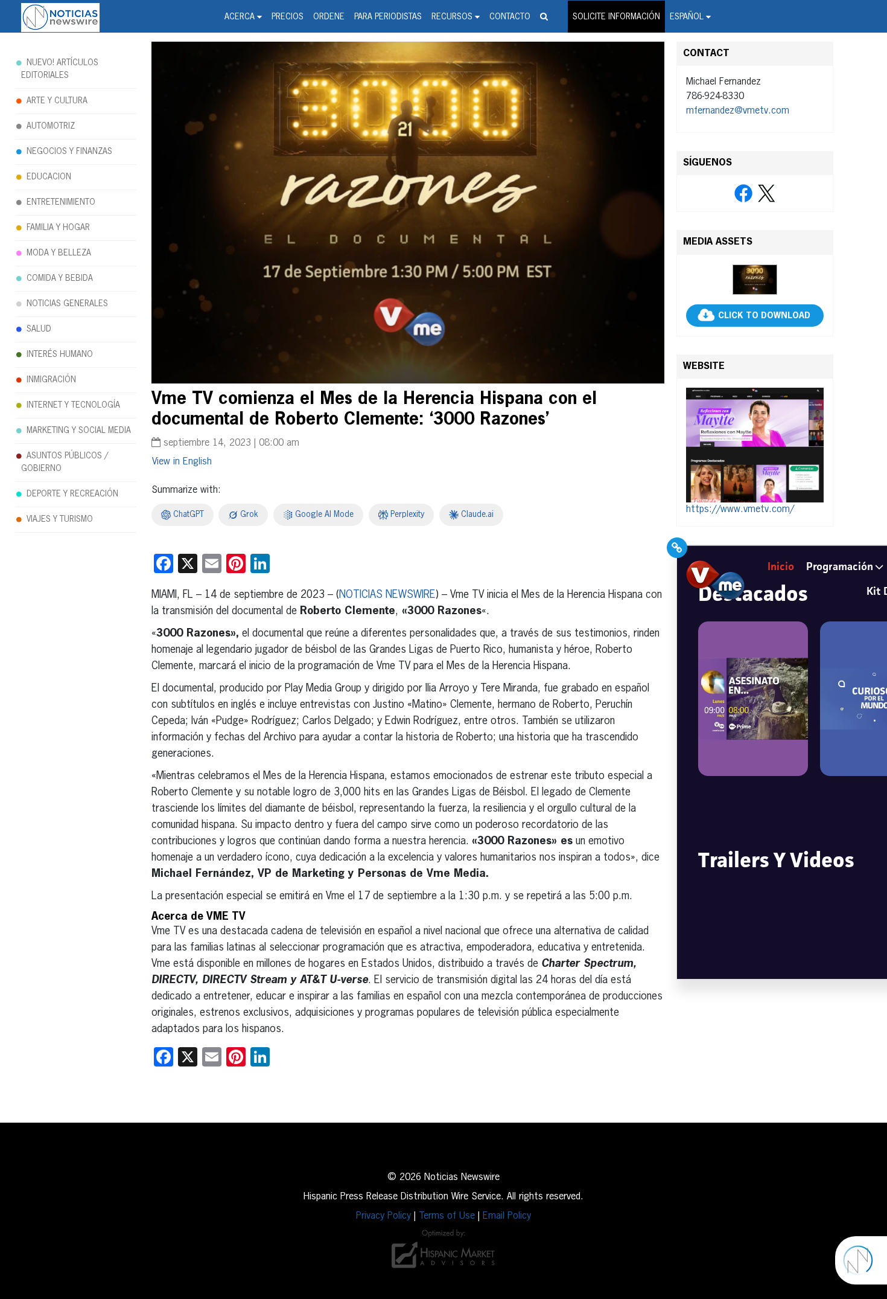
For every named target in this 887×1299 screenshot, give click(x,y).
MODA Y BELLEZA (59, 253)
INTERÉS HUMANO (60, 354)
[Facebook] (743, 194)
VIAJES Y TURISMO (60, 519)
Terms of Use (447, 1216)
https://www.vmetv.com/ (740, 510)
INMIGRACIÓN (51, 380)
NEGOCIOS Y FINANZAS (69, 151)
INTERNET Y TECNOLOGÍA (73, 405)
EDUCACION (49, 177)
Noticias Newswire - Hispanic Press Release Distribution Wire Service (60, 17)
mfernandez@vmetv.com (737, 111)
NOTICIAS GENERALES (67, 304)
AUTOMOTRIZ (51, 126)
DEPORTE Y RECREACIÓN (72, 494)
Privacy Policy (383, 1216)
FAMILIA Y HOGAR (58, 227)
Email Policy (507, 1216)
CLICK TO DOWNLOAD (764, 316)
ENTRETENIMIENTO (61, 202)
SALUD (39, 329)
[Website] (755, 445)
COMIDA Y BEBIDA (60, 278)
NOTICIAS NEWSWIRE (387, 594)
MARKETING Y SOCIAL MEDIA (79, 430)
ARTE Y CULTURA (57, 101)
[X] (766, 194)
